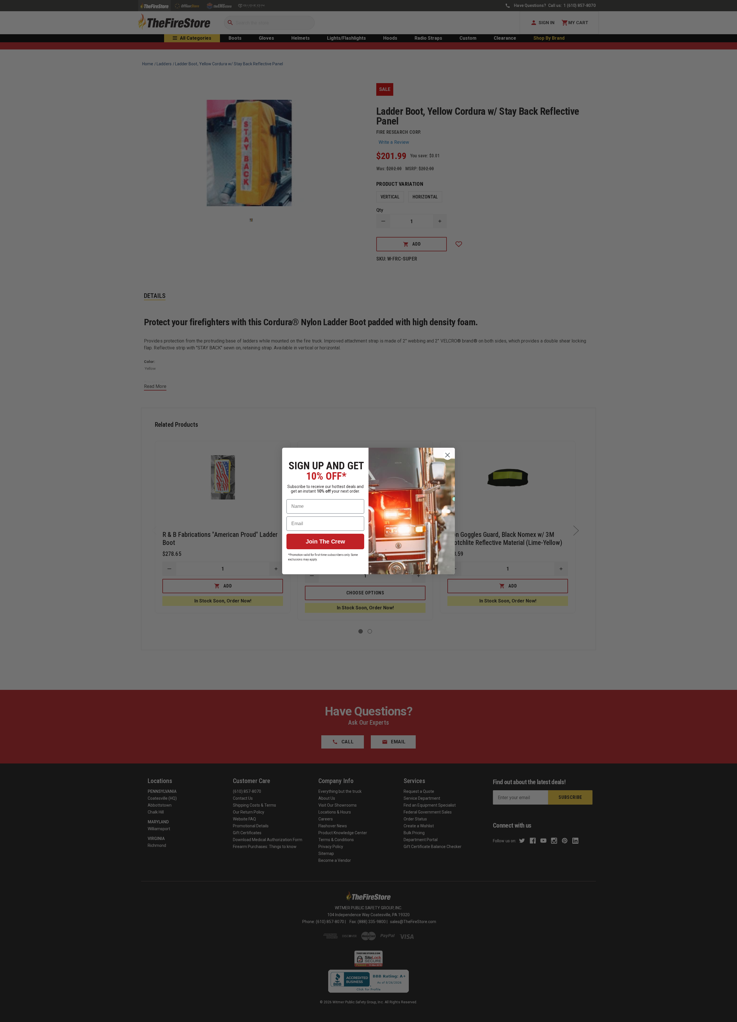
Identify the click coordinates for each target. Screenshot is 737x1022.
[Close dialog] (447, 455)
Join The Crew (325, 541)
